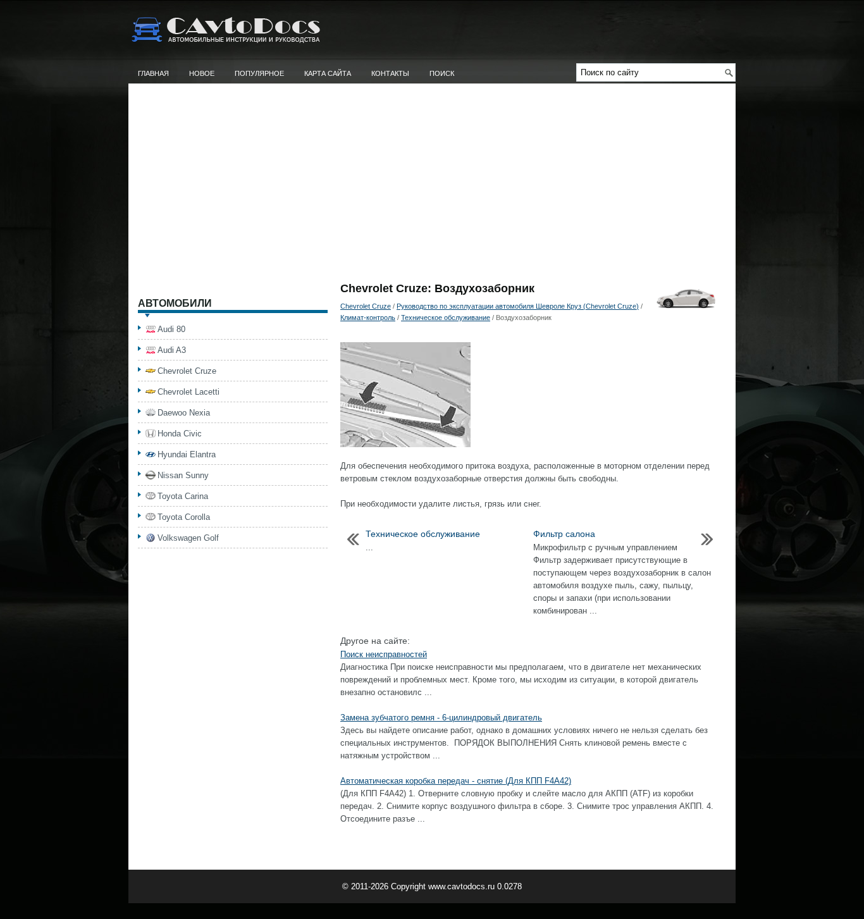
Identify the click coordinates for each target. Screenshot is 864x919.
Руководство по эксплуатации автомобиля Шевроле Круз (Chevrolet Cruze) (518, 306)
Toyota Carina (182, 496)
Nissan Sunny (183, 475)
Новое (201, 73)
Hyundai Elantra (186, 454)
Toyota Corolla (183, 517)
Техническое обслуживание (445, 317)
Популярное (259, 73)
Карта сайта (327, 73)
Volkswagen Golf (188, 538)
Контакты (390, 73)
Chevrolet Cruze (365, 306)
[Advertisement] (432, 187)
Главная (153, 73)
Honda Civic (179, 433)
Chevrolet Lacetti (188, 392)
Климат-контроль (367, 317)
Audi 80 (171, 329)
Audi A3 (171, 350)
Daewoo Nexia (183, 412)
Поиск (441, 73)
